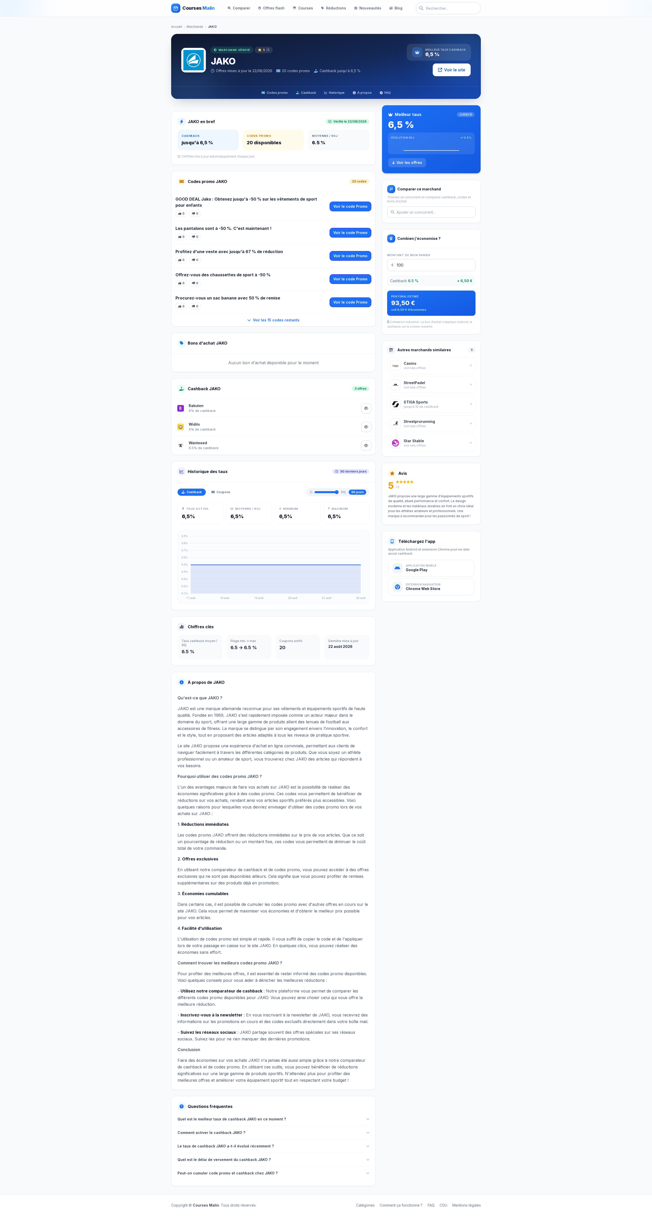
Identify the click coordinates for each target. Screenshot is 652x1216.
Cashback (308, 93)
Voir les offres (409, 162)
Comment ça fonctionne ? (401, 1205)
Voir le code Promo (350, 206)
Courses (305, 8)
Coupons (223, 492)
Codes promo (277, 93)
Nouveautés (370, 8)
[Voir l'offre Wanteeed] (366, 445)
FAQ (387, 93)
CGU (443, 1205)
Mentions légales (466, 1205)
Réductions (336, 8)
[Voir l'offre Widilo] (366, 427)
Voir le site (454, 69)
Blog (398, 8)
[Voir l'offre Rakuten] (366, 408)
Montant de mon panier (408, 255)
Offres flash (273, 8)
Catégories (365, 1205)
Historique (337, 93)
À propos (364, 93)
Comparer (241, 8)
